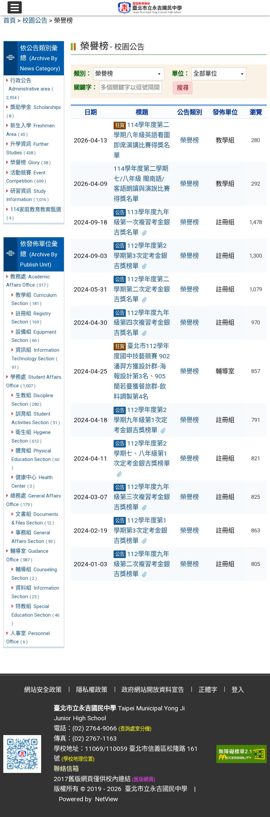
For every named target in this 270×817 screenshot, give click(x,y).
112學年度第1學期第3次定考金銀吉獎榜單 (140, 530)
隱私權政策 (91, 690)
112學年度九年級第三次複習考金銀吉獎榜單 (142, 497)
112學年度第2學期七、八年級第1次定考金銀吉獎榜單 (142, 453)
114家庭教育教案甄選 (34, 213)
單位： (181, 73)
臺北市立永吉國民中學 (154, 789)
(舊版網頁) (143, 779)
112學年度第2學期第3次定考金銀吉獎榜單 (140, 255)
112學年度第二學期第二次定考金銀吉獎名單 (142, 289)
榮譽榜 (189, 140)
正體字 (208, 690)
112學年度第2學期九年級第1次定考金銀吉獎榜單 (140, 420)
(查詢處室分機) (135, 729)
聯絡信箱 (66, 769)
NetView (106, 799)
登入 (237, 690)
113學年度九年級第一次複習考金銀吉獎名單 (142, 222)
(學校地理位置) (78, 759)
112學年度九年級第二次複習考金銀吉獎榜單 (142, 564)
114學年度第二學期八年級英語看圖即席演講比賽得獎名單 (142, 140)
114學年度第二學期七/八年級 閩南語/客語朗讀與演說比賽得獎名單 (142, 184)
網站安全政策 (43, 690)
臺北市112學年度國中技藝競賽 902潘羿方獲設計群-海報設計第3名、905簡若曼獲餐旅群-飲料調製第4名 (142, 371)
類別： (83, 73)
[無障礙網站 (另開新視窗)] (241, 754)
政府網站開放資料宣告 (153, 690)
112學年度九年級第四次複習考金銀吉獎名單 (142, 323)
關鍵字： (85, 87)
